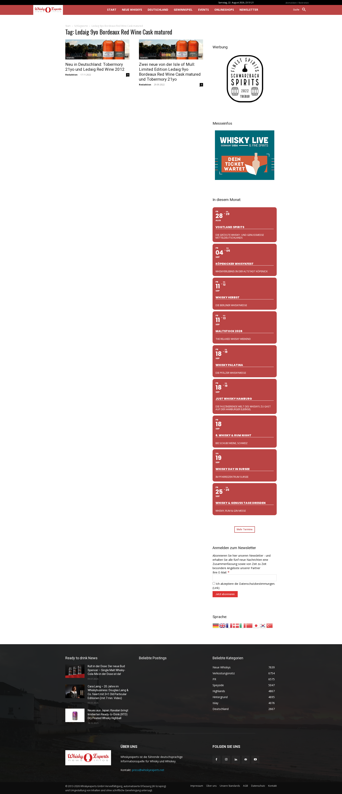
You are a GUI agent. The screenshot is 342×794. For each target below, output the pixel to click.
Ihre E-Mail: (221, 572)
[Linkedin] (236, 759)
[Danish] (236, 625)
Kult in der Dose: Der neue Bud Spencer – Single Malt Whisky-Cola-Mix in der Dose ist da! (106, 670)
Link (215, 588)
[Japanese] (256, 625)
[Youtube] (255, 759)
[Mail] (246, 759)
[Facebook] (216, 759)
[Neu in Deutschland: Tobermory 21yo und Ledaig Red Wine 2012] (97, 49)
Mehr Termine (245, 529)
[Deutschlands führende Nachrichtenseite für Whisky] (64, 10)
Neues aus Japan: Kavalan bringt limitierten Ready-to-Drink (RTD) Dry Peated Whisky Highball (108, 714)
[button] (301, 9)
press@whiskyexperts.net (148, 770)
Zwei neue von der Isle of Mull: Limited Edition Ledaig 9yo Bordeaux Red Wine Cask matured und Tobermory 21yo (170, 72)
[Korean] (263, 625)
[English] (222, 625)
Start (67, 26)
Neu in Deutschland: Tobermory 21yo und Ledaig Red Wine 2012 (94, 67)
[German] (216, 625)
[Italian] (242, 625)
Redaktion (71, 74)
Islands (70, 57)
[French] (229, 625)
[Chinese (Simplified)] (249, 625)
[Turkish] (269, 625)
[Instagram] (226, 759)
